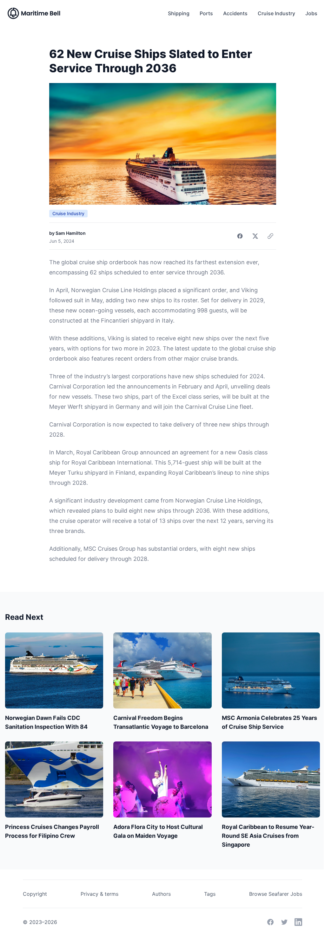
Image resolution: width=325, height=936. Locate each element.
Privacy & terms (99, 894)
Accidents (235, 13)
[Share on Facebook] (240, 236)
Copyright (35, 894)
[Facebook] (270, 922)
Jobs (311, 13)
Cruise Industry (276, 13)
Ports (206, 13)
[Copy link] (270, 236)
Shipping (178, 13)
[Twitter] (284, 922)
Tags (210, 894)
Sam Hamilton (71, 233)
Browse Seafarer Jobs (275, 894)
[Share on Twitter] (255, 236)
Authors (161, 894)
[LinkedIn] (298, 922)
